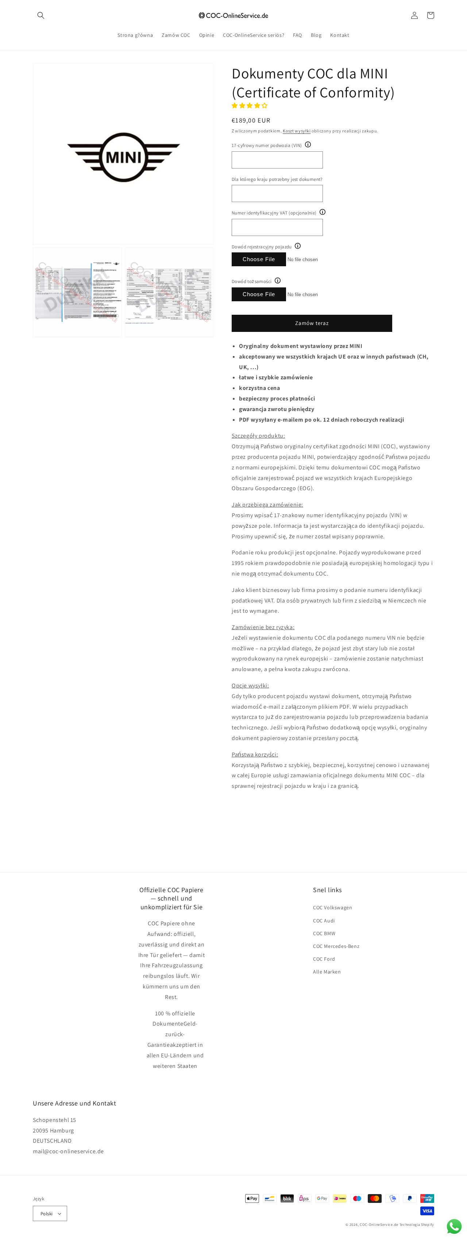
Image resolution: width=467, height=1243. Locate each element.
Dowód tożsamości (251, 281)
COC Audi (324, 920)
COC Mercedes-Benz (336, 946)
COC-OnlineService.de (379, 1224)
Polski (46, 1214)
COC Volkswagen (332, 907)
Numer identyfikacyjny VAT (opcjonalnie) (274, 213)
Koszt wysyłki (296, 130)
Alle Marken (327, 971)
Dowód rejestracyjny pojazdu (262, 247)
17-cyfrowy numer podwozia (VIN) (267, 145)
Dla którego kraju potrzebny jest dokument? (277, 179)
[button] (41, 15)
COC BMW (324, 933)
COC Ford (324, 959)
